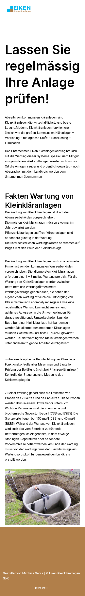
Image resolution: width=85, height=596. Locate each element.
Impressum (39, 587)
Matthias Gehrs (32, 573)
